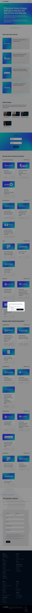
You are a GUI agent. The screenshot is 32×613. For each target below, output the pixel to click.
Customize (12, 309)
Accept (20, 309)
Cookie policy (12, 307)
